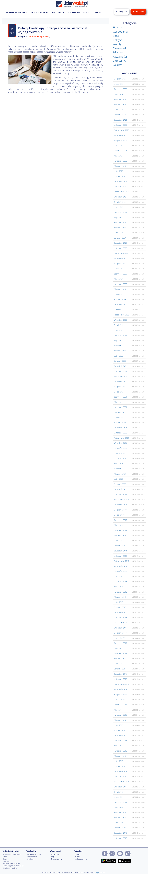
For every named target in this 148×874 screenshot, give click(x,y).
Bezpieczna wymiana (10, 868)
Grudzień (120, 120)
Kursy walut (7, 861)
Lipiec (119, 84)
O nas (5, 857)
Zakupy (117, 64)
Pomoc (77, 857)
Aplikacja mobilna (81, 859)
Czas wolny (119, 60)
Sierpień (120, 78)
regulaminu (100, 872)
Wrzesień (120, 135)
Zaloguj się (122, 11)
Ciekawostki (120, 48)
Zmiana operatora (57, 859)
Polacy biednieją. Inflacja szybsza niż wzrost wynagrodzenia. (52, 30)
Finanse (32, 36)
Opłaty (5, 859)
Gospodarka (43, 36)
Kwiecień (120, 99)
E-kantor (118, 52)
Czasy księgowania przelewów (13, 866)
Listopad (120, 125)
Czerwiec (120, 89)
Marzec (120, 104)
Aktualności (120, 56)
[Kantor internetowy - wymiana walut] (71, 3)
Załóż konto (139, 11)
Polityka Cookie (32, 857)
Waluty (117, 44)
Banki (116, 36)
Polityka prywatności (34, 854)
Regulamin (30, 859)
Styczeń (120, 114)
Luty (118, 109)
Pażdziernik (121, 130)
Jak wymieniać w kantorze (11, 854)
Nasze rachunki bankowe (11, 863)
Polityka (117, 40)
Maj (118, 94)
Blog (52, 857)
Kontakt (77, 854)
